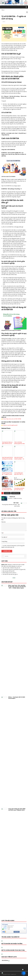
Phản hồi (3, 522)
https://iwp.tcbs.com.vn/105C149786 (12, 419)
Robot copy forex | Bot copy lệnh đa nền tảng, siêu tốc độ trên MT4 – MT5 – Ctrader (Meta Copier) (17, 587)
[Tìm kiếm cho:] (14, 556)
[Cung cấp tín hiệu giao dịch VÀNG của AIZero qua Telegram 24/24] (4, 916)
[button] (26, 7)
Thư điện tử (4, 537)
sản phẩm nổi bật (7, 582)
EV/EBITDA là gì (15, 493)
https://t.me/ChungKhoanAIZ (10, 425)
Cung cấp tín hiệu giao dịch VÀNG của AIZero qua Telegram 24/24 (16, 809)
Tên (2, 533)
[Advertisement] (14, 967)
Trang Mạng (4, 541)
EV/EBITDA (7, 493)
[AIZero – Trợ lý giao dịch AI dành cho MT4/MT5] (4, 804)
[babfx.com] (14, 4)
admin (4, 21)
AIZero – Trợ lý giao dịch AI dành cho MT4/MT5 (16, 697)
